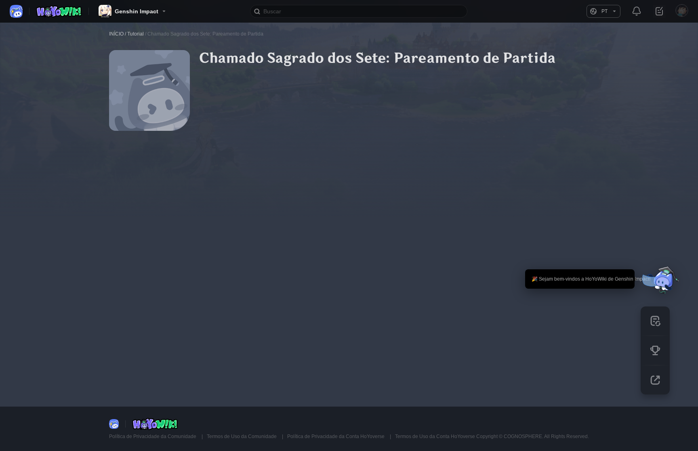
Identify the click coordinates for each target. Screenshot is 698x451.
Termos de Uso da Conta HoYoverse (435, 436)
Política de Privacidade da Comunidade (153, 436)
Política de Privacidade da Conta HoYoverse (336, 436)
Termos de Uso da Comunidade (242, 436)
